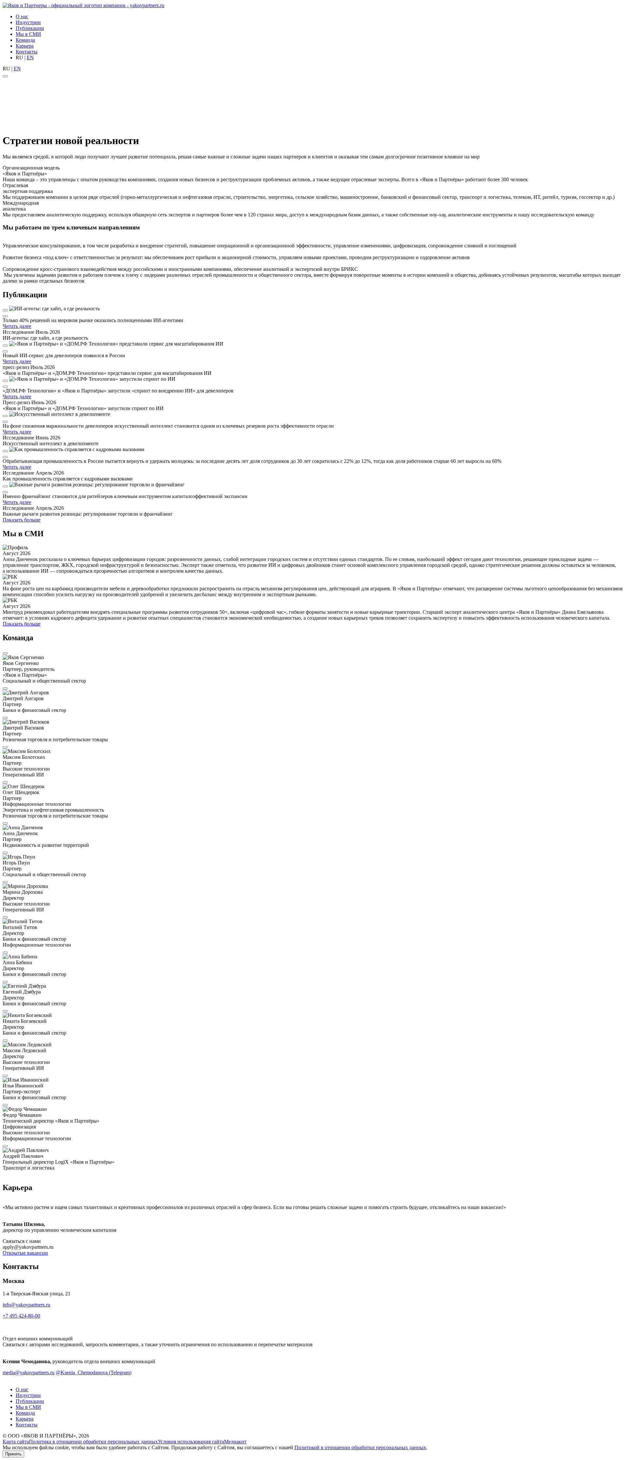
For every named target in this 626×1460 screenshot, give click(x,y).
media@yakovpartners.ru (28, 1372)
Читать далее (17, 326)
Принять (13, 1454)
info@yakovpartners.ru (26, 1304)
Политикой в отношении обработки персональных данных (360, 1447)
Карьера (25, 46)
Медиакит (235, 1441)
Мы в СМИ (28, 34)
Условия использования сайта (191, 1441)
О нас (22, 16)
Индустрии (28, 22)
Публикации (30, 28)
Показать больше (21, 520)
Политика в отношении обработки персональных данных (93, 1441)
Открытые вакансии (25, 1253)
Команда (25, 40)
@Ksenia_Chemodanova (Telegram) (93, 1372)
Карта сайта (16, 1441)
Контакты (26, 51)
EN (30, 57)
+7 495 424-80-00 (21, 1316)
